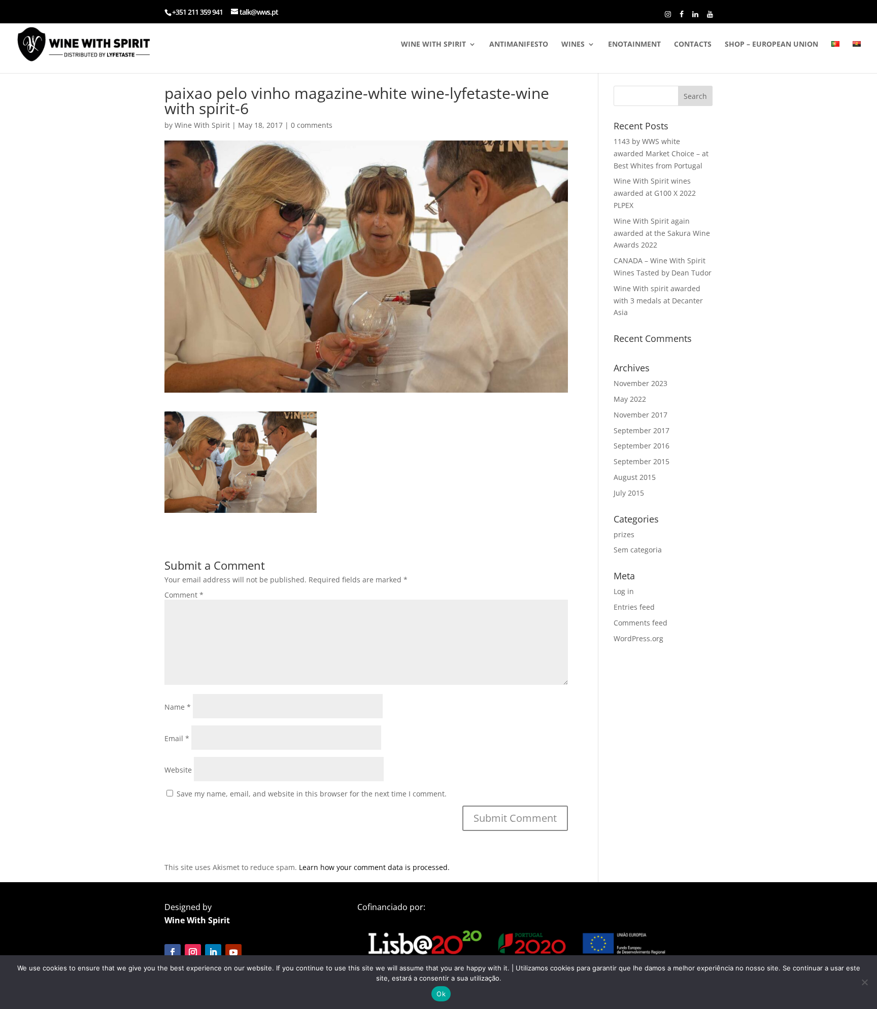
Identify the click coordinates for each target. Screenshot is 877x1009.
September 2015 (641, 461)
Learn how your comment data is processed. (374, 867)
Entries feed (634, 607)
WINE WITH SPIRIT (433, 45)
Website (178, 770)
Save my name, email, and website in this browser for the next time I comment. (312, 793)
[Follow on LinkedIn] (213, 952)
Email (176, 738)
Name (177, 707)
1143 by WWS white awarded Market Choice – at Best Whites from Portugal (661, 153)
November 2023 (640, 383)
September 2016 (641, 445)
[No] (864, 982)
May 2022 (630, 399)
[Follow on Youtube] (233, 952)
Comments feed (640, 623)
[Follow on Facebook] (172, 952)
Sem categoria (638, 549)
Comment (184, 595)
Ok (441, 994)
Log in (624, 591)
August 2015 (635, 477)
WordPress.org (638, 638)
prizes (624, 534)
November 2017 (640, 415)
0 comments (311, 125)
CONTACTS (693, 45)
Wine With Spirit (202, 125)
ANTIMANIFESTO (518, 45)
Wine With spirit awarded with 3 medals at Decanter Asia (658, 301)
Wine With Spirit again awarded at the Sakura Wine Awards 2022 (662, 233)
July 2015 (629, 493)
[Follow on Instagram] (193, 952)
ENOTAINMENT (634, 45)
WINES (573, 45)
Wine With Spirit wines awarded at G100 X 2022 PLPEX (655, 193)
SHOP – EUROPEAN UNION (771, 45)
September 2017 (641, 430)
